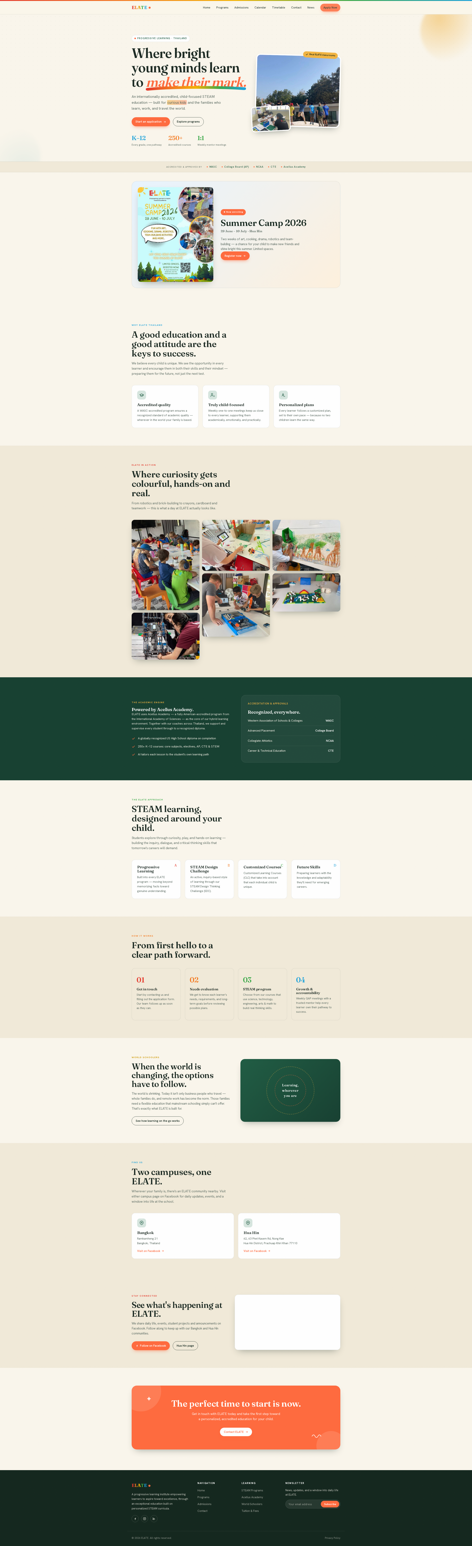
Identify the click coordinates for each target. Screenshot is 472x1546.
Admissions (241, 7)
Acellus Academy (252, 1497)
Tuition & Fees (250, 1511)
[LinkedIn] (153, 1518)
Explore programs (188, 121)
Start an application (149, 121)
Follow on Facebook (153, 1346)
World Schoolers (252, 1504)
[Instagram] (144, 1518)
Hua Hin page (185, 1346)
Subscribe (330, 1504)
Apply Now (330, 7)
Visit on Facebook (148, 1251)
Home (206, 7)
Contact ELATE (234, 1432)
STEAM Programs (252, 1490)
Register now (233, 256)
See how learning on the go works (158, 1121)
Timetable (278, 7)
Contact (296, 7)
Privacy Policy (332, 1538)
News (310, 7)
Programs (222, 7)
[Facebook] (135, 1518)
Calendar (260, 7)
